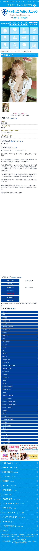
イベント (8, 481)
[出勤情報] (24, 30)
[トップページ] (5, 30)
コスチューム (11, 499)
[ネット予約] (34, 45)
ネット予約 (12, 526)
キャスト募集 (13, 512)
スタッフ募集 (13, 517)
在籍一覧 (10, 467)
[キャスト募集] (5, 45)
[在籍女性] (14, 30)
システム (8, 476)
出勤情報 (10, 472)
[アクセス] (14, 38)
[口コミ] (24, 45)
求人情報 (9, 508)
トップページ (11, 463)
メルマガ (13, 503)
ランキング (10, 490)
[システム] (5, 38)
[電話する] (34, 38)
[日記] (34, 30)
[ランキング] (24, 38)
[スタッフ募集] (14, 45)
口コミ (8, 522)
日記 (6, 494)
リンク (6, 531)
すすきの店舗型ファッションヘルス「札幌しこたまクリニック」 (19, 541)
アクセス (9, 485)
